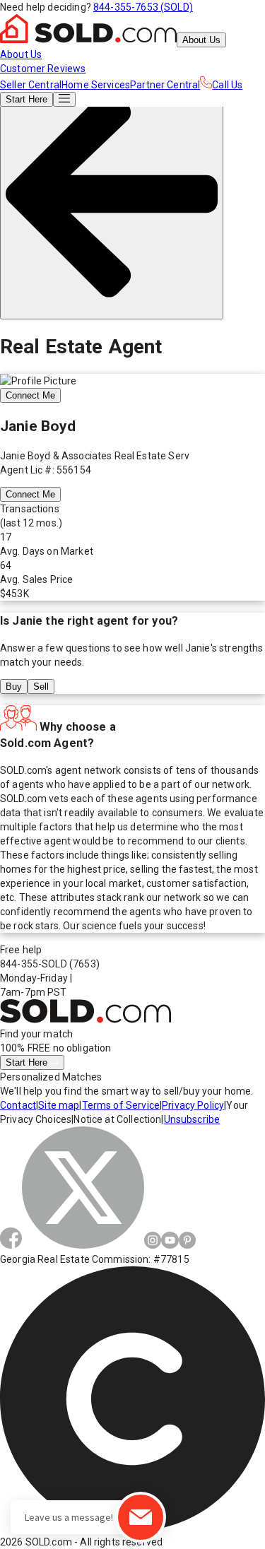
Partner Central (165, 84)
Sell (41, 686)
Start (26, 99)
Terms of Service (121, 1105)
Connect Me (30, 395)
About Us (201, 40)
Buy (14, 686)
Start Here (28, 1062)
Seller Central (30, 84)
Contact (18, 1105)
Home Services (95, 84)
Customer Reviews (43, 68)
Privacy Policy (193, 1105)
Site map (58, 1105)
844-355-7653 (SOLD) (143, 7)
